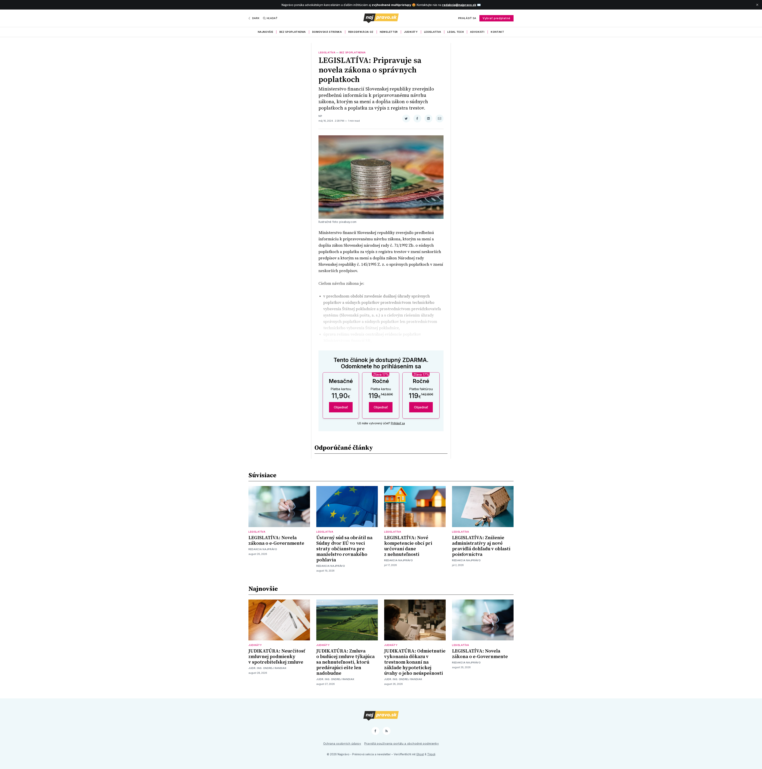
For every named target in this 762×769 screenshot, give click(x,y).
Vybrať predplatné (496, 18)
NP (320, 116)
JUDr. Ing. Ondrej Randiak (267, 668)
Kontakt (497, 31)
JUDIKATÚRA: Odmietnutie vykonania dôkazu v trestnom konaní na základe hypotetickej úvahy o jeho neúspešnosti (414, 662)
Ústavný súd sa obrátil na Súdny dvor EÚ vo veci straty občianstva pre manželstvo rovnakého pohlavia (344, 549)
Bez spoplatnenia (292, 31)
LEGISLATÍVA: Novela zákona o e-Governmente (276, 540)
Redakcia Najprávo (262, 549)
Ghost (420, 754)
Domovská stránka (327, 31)
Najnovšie (265, 31)
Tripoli (431, 754)
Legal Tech (455, 31)
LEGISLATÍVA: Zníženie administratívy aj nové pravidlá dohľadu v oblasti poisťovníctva (481, 546)
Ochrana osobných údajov (342, 743)
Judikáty (411, 31)
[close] (757, 5)
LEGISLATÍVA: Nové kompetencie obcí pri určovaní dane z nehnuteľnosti (408, 546)
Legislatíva (432, 31)
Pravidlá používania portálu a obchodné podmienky (401, 743)
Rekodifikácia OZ (360, 31)
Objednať (341, 407)
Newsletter (389, 31)
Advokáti (477, 31)
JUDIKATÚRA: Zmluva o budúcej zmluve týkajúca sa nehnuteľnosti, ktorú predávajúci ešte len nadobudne (345, 662)
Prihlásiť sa (467, 18)
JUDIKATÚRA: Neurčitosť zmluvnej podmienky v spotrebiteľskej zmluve (276, 656)
